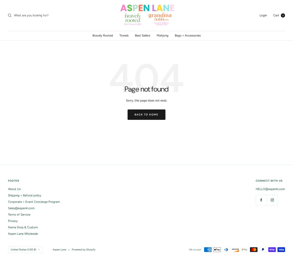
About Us (14, 189)
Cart (278, 15)
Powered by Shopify (83, 249)
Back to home (146, 114)
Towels (124, 35)
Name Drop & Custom (23, 227)
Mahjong (162, 35)
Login (263, 15)
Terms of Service (19, 214)
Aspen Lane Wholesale (23, 233)
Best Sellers (142, 35)
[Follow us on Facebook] (261, 200)
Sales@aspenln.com (21, 208)
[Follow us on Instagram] (272, 200)
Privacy (13, 221)
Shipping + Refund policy (24, 195)
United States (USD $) (23, 249)
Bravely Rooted (102, 35)
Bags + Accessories (188, 35)
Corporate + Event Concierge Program (34, 202)
